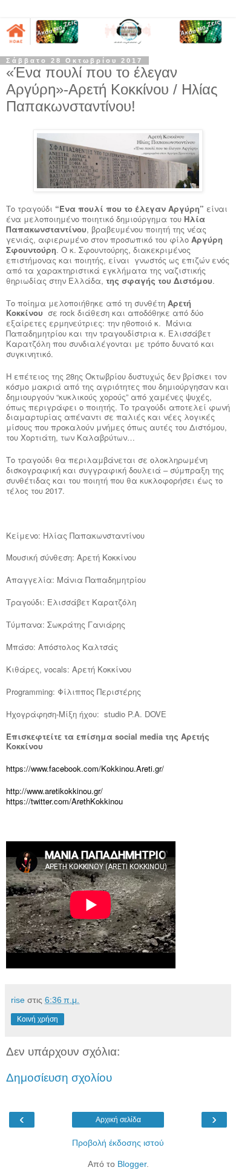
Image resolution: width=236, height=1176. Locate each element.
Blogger (131, 1164)
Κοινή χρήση (37, 1019)
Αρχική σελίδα (118, 1119)
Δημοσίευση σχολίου (59, 1077)
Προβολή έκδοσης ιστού (118, 1143)
